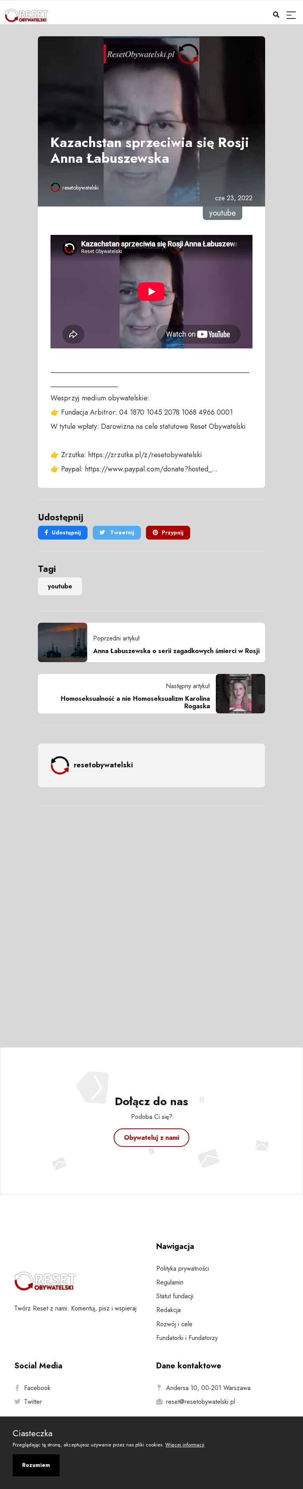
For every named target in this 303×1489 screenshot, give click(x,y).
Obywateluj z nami (151, 1137)
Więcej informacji (184, 1444)
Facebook (37, 1387)
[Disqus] (151, 915)
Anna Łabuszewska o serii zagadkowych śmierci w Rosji (176, 650)
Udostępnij (66, 532)
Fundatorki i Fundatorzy (187, 1337)
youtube (60, 586)
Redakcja (168, 1309)
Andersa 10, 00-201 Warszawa (208, 1387)
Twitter (33, 1401)
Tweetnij (121, 532)
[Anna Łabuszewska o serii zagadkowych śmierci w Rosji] (65, 642)
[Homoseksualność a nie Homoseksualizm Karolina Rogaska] (237, 693)
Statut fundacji (174, 1296)
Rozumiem (36, 1465)
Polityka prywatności (182, 1268)
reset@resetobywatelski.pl (200, 1401)
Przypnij (172, 532)
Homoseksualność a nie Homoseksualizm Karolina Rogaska (135, 702)
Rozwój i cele (174, 1324)
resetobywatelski (80, 188)
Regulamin (169, 1282)
